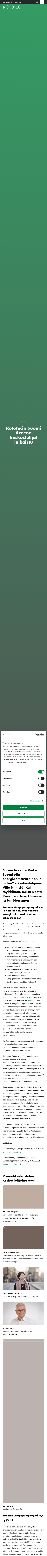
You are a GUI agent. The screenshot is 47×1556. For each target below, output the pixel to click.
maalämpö (32, 1000)
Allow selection (23, 814)
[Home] (12, 7)
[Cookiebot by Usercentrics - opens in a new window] (34, 734)
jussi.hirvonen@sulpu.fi (12, 1164)
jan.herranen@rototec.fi (12, 1152)
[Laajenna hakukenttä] (37, 2)
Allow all (23, 807)
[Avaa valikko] (42, 8)
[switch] (41, 778)
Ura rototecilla (8, 2)
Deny (23, 820)
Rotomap (18, 2)
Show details (35, 801)
